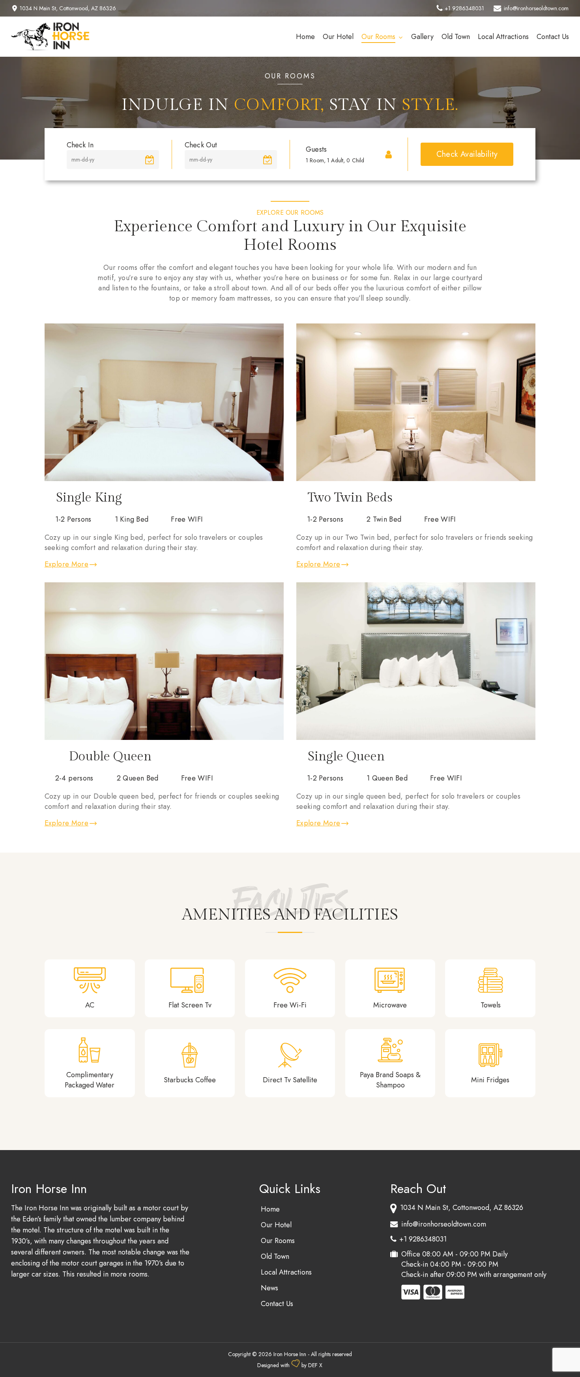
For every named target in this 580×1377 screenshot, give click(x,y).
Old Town (275, 1256)
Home (270, 1209)
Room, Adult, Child (335, 160)
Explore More (66, 564)
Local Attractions (286, 1272)
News (269, 1288)
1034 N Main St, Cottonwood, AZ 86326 (68, 8)
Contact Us (277, 1304)
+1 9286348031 (464, 8)
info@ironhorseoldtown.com (536, 8)
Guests (316, 149)
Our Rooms (278, 1241)
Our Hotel (276, 1225)
